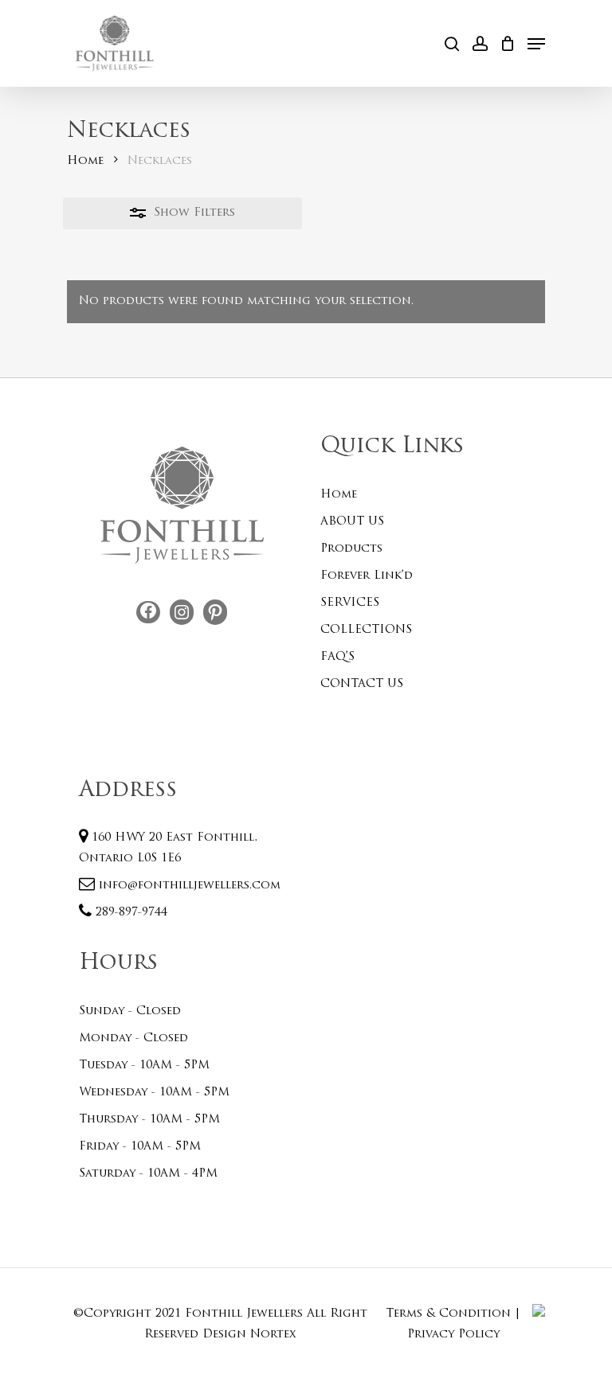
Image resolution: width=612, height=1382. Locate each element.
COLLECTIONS (366, 630)
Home (85, 161)
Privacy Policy (453, 1335)
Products (351, 549)
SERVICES (349, 603)
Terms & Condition (448, 1314)
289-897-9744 (129, 913)
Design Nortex (249, 1335)
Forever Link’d (366, 576)
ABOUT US (352, 522)
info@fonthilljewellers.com (187, 886)
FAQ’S (337, 657)
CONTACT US (361, 684)
